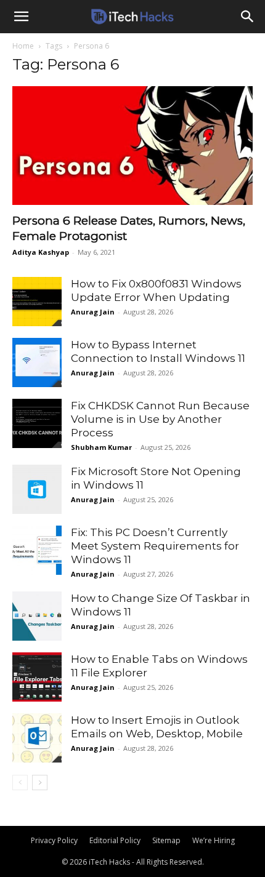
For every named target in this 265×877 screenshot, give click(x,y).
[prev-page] (20, 782)
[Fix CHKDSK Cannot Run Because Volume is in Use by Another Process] (37, 423)
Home (23, 46)
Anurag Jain (93, 311)
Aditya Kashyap (40, 252)
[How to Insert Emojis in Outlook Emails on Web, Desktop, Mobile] (37, 738)
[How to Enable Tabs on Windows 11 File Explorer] (37, 677)
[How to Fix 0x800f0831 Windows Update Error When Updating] (37, 301)
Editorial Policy (115, 840)
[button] (21, 16)
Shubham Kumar (101, 447)
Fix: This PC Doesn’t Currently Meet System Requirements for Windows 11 (155, 546)
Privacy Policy (54, 840)
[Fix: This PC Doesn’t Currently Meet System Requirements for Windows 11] (37, 550)
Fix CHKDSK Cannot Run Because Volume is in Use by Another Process (160, 419)
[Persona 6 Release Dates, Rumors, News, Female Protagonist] (132, 145)
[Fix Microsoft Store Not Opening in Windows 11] (37, 489)
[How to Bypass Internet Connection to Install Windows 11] (37, 362)
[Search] (247, 16)
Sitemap (166, 840)
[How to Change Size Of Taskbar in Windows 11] (37, 616)
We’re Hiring (213, 840)
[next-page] (39, 782)
